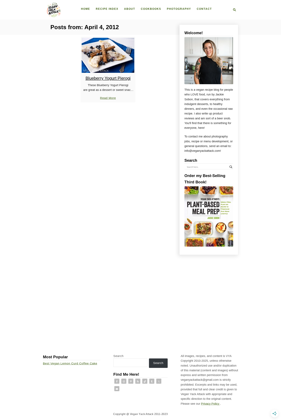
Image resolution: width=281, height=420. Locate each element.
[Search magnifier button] (231, 167)
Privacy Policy (210, 403)
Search (118, 356)
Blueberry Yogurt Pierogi (108, 78)
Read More (108, 98)
